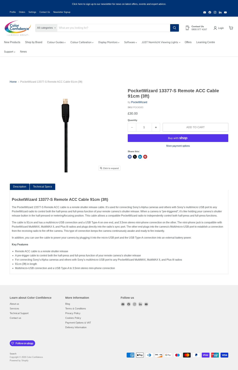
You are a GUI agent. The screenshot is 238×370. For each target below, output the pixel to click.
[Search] (174, 28)
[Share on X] (135, 157)
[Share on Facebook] (130, 157)
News (23, 51)
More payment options (178, 145)
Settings (32, 12)
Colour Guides (55, 42)
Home (13, 81)
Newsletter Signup (61, 12)
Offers (188, 42)
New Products (12, 42)
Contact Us (45, 12)
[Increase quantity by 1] (156, 127)
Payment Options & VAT (78, 322)
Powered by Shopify (19, 360)
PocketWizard (139, 102)
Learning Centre (205, 42)
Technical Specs (42, 186)
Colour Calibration (81, 42)
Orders (22, 12)
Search (13, 353)
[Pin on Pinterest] (145, 157)
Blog (67, 303)
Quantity (132, 120)
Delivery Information (75, 327)
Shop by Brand (33, 42)
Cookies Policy (73, 318)
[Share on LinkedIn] (140, 157)
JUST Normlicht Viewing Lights (160, 42)
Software (130, 42)
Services (14, 308)
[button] (219, 28)
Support (9, 51)
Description (19, 186)
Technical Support (19, 313)
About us (14, 303)
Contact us (15, 318)
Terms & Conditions (75, 308)
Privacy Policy (72, 313)
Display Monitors (108, 42)
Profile (13, 12)
